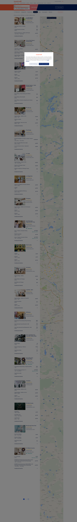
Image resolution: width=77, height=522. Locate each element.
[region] (38, 59)
